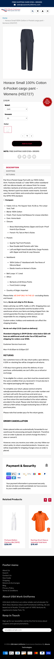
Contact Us (7, 575)
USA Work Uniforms (18, 644)
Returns (10, 174)
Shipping (10, 171)
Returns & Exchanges (11, 583)
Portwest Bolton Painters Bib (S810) (12, 541)
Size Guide (7, 578)
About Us (6, 570)
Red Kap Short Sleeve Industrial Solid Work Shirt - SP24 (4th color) (40, 542)
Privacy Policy (8, 588)
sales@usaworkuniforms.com (28, 5)
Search (5, 573)
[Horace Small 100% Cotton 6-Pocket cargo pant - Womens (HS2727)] (27, 49)
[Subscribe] (48, 630)
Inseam (8, 114)
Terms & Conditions (10, 591)
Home (5, 18)
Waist (7, 105)
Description (12, 167)
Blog (4, 585)
